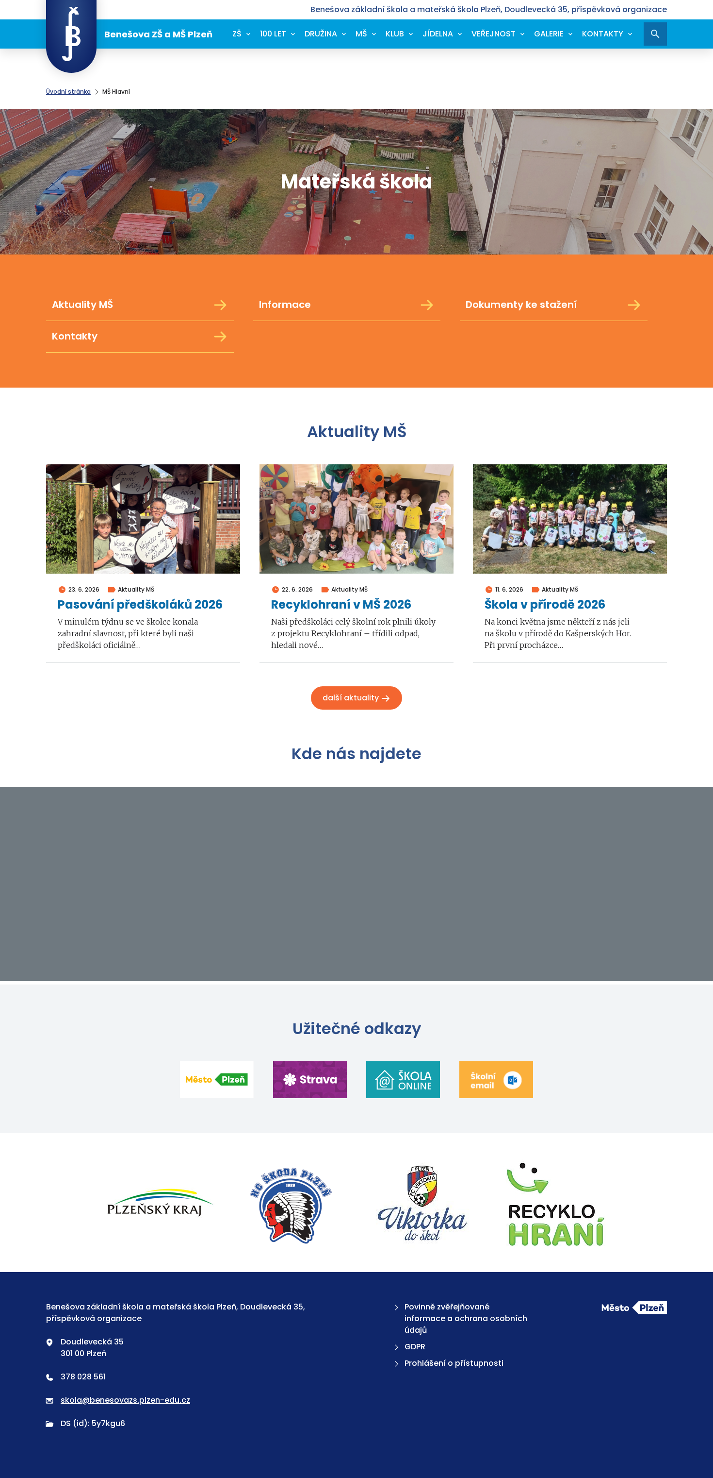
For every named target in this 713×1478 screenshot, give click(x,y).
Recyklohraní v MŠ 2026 (341, 605)
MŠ (361, 33)
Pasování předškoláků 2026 (140, 605)
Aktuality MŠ (82, 304)
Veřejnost (493, 33)
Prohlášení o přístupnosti (454, 1363)
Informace (285, 304)
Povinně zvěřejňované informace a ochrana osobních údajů (466, 1318)
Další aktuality (352, 697)
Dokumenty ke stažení (521, 304)
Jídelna (437, 33)
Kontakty (602, 33)
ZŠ (237, 33)
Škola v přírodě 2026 (545, 605)
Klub (395, 33)
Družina (321, 33)
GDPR (415, 1346)
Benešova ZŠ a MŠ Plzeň (158, 34)
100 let (273, 33)
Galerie (549, 33)
